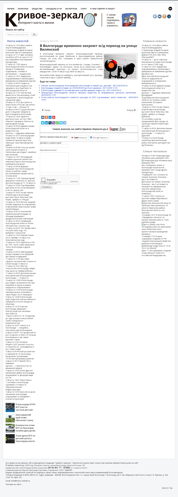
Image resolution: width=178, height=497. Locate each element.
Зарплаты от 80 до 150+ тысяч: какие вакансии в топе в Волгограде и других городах (20, 246)
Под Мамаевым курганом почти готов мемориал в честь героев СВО (20, 187)
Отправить (46, 187)
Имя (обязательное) (48, 150)
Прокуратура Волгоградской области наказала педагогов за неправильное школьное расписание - (89, 93)
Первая (10, 8)
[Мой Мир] (50, 117)
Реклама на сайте (13, 484)
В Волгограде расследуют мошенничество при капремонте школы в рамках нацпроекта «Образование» (20, 284)
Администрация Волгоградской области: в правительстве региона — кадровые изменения (20, 129)
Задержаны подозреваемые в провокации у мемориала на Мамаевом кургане (21, 78)
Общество (37, 8)
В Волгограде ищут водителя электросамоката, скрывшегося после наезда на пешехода (21, 300)
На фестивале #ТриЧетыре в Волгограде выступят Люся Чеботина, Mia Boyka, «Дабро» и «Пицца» (19, 196)
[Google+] (53, 117)
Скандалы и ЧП (54, 8)
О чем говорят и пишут (102, 8)
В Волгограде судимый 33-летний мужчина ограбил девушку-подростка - (81, 90)
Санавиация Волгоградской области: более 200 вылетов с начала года (19, 223)
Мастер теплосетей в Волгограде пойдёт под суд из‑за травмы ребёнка (20, 268)
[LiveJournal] (50, 122)
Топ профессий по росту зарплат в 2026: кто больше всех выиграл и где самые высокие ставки (21, 336)
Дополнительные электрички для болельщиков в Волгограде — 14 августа (21, 275)
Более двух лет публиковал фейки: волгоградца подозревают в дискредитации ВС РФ (20, 374)
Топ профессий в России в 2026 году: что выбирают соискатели (21, 230)
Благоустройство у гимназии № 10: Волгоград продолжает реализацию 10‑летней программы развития (20, 355)
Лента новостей (17, 41)
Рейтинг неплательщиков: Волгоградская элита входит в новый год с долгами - (84, 85)
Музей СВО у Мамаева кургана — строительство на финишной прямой (19, 364)
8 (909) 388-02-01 (30, 475)
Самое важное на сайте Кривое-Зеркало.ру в (81, 129)
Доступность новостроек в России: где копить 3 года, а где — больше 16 (20, 104)
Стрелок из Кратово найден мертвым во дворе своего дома (155, 204)
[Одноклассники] (46, 117)
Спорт (84, 8)
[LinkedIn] (46, 122)
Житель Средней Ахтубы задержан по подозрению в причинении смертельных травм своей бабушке (21, 205)
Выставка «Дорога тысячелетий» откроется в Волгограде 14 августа (21, 261)
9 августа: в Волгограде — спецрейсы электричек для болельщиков (19, 327)
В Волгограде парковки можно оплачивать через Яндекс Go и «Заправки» (19, 292)
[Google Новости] (99, 137)
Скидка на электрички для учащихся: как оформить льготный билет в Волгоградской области (19, 87)
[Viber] (53, 122)
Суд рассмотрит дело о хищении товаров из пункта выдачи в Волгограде (20, 111)
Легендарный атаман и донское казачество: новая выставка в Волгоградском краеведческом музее (21, 160)
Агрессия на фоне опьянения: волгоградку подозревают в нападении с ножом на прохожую (20, 395)
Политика (23, 8)
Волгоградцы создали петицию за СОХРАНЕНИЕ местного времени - (79, 88)
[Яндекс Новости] (79, 137)
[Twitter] (42, 122)
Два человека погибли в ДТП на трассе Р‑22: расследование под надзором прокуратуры (19, 58)
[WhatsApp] (57, 122)
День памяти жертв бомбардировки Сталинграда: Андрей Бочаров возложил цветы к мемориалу (19, 49)
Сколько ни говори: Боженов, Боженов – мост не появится (155, 184)
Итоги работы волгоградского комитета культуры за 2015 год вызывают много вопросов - (89, 98)
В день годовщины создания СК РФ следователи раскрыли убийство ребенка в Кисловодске (156, 246)
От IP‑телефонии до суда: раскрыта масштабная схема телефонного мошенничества (20, 319)
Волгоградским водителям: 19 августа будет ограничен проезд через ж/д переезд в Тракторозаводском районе (20, 140)
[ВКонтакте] (42, 117)
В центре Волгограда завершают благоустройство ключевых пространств (18, 310)
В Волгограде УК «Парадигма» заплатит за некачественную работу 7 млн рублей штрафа (156, 224)
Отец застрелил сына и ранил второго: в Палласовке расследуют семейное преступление (21, 151)
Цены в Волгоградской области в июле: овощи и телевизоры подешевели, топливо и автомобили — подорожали (20, 69)
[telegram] (64, 122)
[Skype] (61, 122)
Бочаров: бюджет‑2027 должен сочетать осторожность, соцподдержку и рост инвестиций (20, 345)
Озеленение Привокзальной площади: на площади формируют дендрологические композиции (19, 215)
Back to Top (167, 488)
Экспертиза (71, 8)
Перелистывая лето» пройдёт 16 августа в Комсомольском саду (19, 237)
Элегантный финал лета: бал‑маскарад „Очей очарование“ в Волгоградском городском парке (20, 96)
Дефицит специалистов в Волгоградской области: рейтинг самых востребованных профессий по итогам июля (19, 171)
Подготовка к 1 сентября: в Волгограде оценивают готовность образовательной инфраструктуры (19, 385)
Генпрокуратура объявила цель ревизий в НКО (156, 163)
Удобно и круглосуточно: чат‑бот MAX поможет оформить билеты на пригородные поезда (19, 120)
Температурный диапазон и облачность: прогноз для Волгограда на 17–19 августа (20, 180)
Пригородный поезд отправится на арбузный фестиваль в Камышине (19, 254)
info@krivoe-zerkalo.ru (20, 481)
